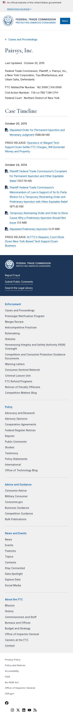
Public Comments (16, 441)
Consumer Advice (16, 490)
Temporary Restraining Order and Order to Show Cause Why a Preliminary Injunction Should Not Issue (39, 217)
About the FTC (14, 599)
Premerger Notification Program (24, 316)
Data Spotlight (14, 573)
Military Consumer (16, 496)
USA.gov (9, 693)
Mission (10, 605)
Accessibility (12, 671)
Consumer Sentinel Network (22, 369)
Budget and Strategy (17, 628)
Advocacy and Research (20, 413)
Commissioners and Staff (20, 617)
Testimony (11, 453)
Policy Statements (16, 458)
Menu (65, 21)
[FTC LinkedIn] (24, 710)
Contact (10, 645)
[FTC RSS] (35, 710)
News (8, 539)
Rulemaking (12, 333)
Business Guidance (17, 507)
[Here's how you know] (32, 6)
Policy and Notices (15, 665)
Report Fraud (12, 275)
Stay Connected (15, 568)
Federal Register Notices (20, 430)
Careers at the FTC (16, 640)
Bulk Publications (15, 519)
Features (10, 550)
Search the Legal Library (19, 288)
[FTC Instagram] (12, 710)
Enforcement (13, 304)
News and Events (16, 533)
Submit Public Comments (19, 281)
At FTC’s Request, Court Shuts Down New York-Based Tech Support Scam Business (34, 241)
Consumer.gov (14, 502)
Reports (10, 436)
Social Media (13, 585)
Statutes (10, 339)
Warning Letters (15, 364)
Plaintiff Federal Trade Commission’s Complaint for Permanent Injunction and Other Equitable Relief (38, 176)
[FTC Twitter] (18, 710)
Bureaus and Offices (17, 622)
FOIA (7, 676)
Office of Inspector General (22, 634)
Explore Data (13, 579)
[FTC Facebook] (7, 703)
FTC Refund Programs (18, 381)
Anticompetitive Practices (21, 327)
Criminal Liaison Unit (18, 375)
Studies (9, 447)
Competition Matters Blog (21, 392)
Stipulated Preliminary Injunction (29, 229)
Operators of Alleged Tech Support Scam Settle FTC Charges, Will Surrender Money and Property (35, 147)
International (13, 464)
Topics (9, 556)
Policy (8, 407)
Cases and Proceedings (22, 39)
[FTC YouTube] (29, 710)
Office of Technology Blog (21, 470)
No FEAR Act (12, 682)
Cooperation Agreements (20, 424)
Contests (10, 562)
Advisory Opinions (16, 418)
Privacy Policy (12, 659)
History (9, 611)
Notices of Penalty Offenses (22, 387)
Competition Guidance (19, 513)
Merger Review (14, 321)
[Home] (30, 25)
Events (9, 545)
